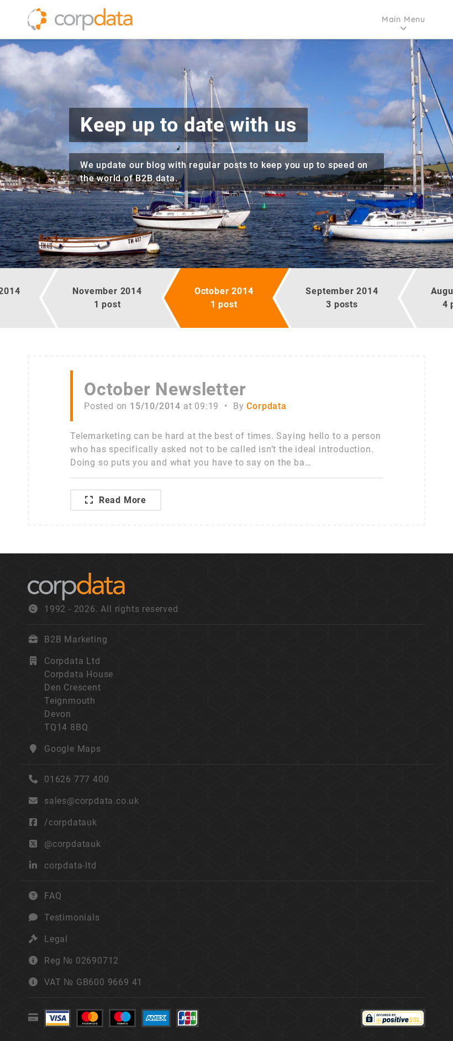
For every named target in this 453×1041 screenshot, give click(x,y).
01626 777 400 (76, 779)
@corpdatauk (72, 844)
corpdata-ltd (70, 865)
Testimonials (72, 917)
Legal (56, 939)
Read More (122, 500)
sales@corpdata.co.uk (91, 801)
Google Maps (72, 749)
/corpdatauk (70, 822)
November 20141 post (106, 298)
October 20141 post (224, 298)
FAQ (52, 896)
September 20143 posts (341, 298)
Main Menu (403, 19)
